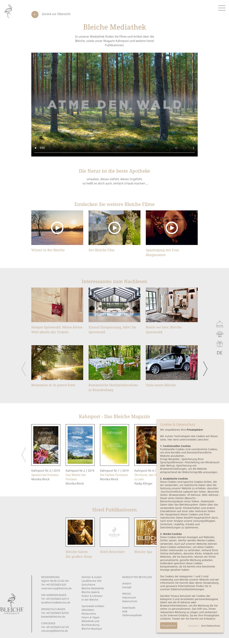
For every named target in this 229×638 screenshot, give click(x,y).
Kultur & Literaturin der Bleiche (92, 597)
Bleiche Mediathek (93, 588)
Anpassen (193, 625)
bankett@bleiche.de (53, 616)
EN (211, 352)
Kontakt (126, 587)
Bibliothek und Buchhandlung (90, 623)
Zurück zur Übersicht (55, 14)
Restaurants (89, 613)
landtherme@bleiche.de (55, 602)
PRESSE (126, 593)
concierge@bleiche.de (54, 630)
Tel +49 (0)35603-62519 (55, 598)
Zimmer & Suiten (92, 577)
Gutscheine (88, 584)
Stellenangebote (132, 615)
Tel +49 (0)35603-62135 (55, 627)
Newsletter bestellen (137, 577)
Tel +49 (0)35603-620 (53, 584)
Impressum (129, 597)
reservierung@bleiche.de (56, 588)
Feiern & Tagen (91, 617)
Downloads (128, 607)
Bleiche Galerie (91, 592)
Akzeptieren (168, 625)
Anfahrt (126, 583)
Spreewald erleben (93, 606)
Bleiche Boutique (92, 628)
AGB (124, 611)
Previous (23, 368)
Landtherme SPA (91, 580)
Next (205, 368)
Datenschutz (129, 601)
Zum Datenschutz (210, 625)
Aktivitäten (88, 609)
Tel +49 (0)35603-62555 (55, 613)
